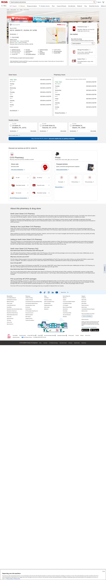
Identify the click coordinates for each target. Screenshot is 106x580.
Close (103, 571)
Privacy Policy (10, 578)
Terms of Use (17, 578)
